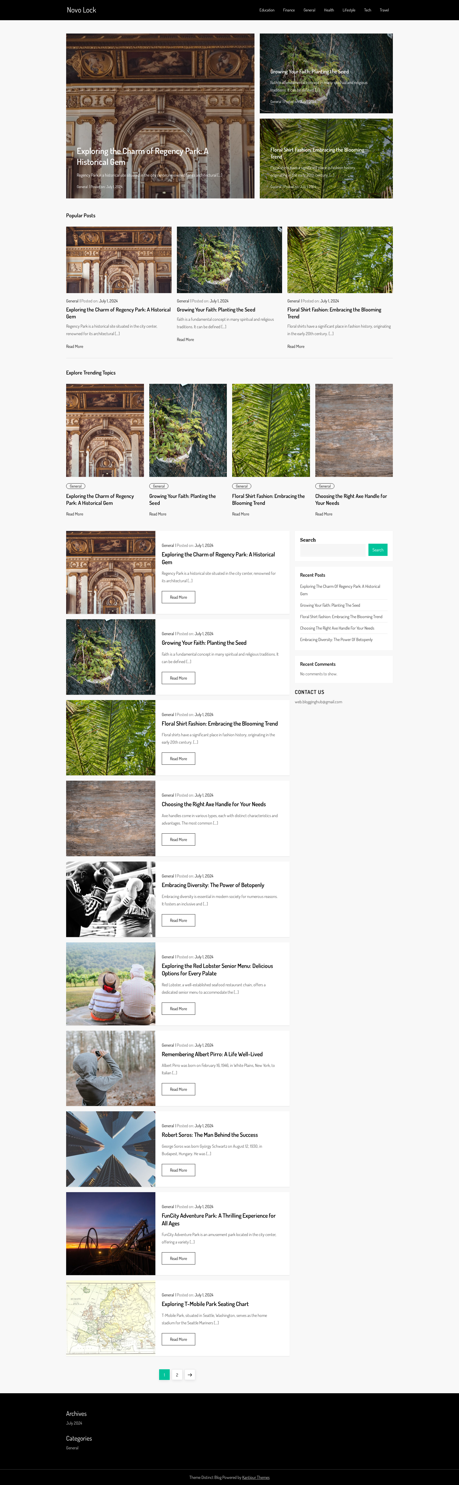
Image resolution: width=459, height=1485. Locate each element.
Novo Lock (81, 9)
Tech (367, 10)
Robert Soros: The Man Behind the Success (210, 1134)
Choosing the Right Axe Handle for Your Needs (214, 804)
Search (308, 540)
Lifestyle (349, 10)
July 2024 (74, 1423)
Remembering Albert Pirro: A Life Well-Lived (212, 1054)
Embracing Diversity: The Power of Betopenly (213, 884)
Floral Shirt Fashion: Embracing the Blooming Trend (220, 723)
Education (267, 10)
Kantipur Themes (256, 1477)
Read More (74, 346)
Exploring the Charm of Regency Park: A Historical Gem (100, 499)
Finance (289, 10)
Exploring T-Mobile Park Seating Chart (205, 1303)
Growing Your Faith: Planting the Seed (309, 71)
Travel (384, 10)
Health (329, 10)
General (309, 10)
